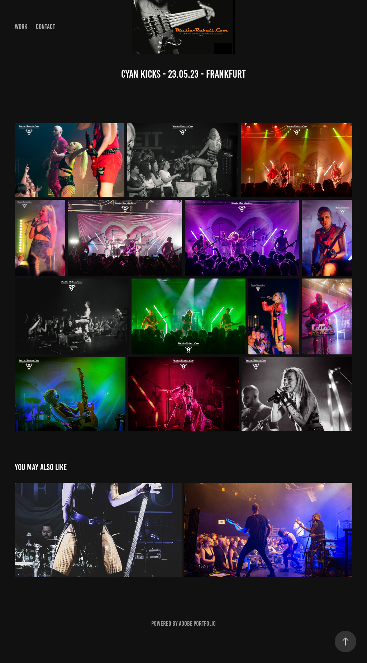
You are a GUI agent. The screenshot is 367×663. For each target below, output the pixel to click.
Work (21, 26)
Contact (45, 26)
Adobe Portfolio (197, 623)
